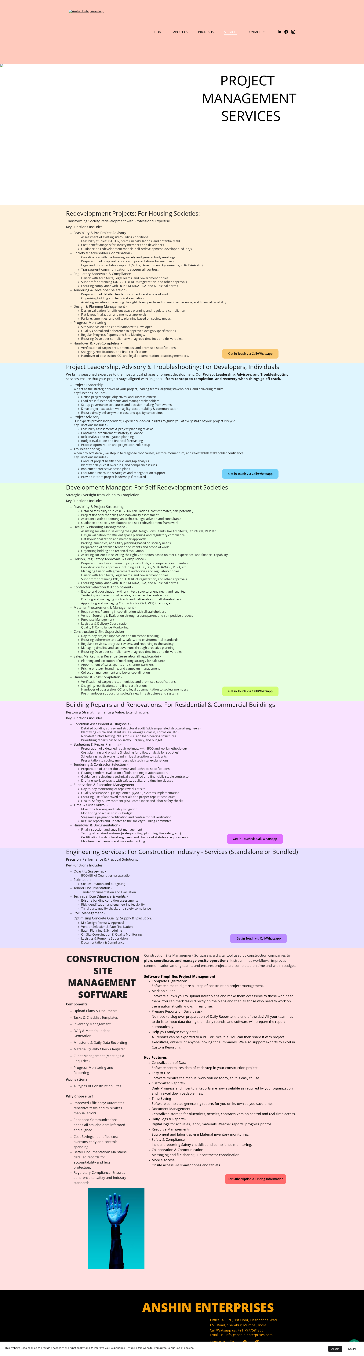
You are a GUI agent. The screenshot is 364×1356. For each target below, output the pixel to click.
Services (230, 32)
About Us (180, 32)
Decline (352, 1348)
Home (158, 32)
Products (206, 32)
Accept (335, 1348)
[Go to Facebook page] (287, 32)
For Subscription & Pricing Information (255, 1179)
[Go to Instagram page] (293, 32)
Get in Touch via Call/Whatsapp (250, 354)
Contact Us (256, 32)
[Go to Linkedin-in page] (281, 32)
